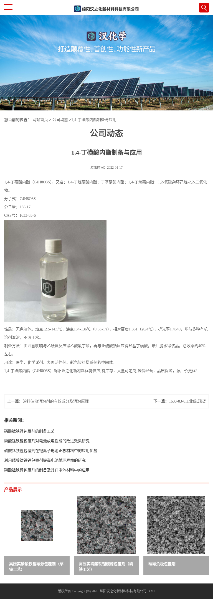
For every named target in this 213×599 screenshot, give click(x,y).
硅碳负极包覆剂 (162, 564)
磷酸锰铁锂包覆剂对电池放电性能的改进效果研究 (47, 441)
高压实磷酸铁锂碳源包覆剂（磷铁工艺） (106, 567)
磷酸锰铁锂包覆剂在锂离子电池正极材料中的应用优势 (50, 451)
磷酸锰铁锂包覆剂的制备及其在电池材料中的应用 (47, 470)
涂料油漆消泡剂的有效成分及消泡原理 (56, 401)
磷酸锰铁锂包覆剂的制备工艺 (29, 431)
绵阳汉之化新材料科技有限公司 (123, 591)
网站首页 (40, 120)
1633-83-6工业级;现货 (187, 401)
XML (152, 591)
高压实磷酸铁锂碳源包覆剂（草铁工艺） (36, 567)
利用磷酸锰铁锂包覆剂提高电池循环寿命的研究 (45, 460)
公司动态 (60, 120)
